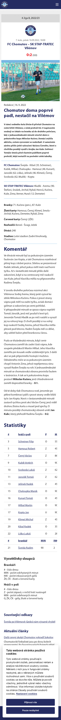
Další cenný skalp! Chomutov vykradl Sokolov (28, 637)
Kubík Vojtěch (25, 463)
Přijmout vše (30, 702)
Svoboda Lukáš (26, 470)
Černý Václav (25, 456)
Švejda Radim (25, 548)
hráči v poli (24, 434)
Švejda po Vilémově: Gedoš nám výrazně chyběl (29, 622)
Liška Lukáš (24, 534)
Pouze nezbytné (30, 710)
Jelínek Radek (25, 484)
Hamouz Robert (26, 449)
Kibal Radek (24, 526)
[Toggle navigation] (57, 4)
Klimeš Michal (25, 519)
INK (56, 541)
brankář (22, 541)
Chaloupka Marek (27, 491)
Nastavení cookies (26, 693)
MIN (43, 541)
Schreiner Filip (26, 441)
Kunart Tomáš (25, 498)
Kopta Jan (23, 512)
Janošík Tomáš (26, 477)
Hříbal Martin (25, 505)
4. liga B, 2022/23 (31, 18)
